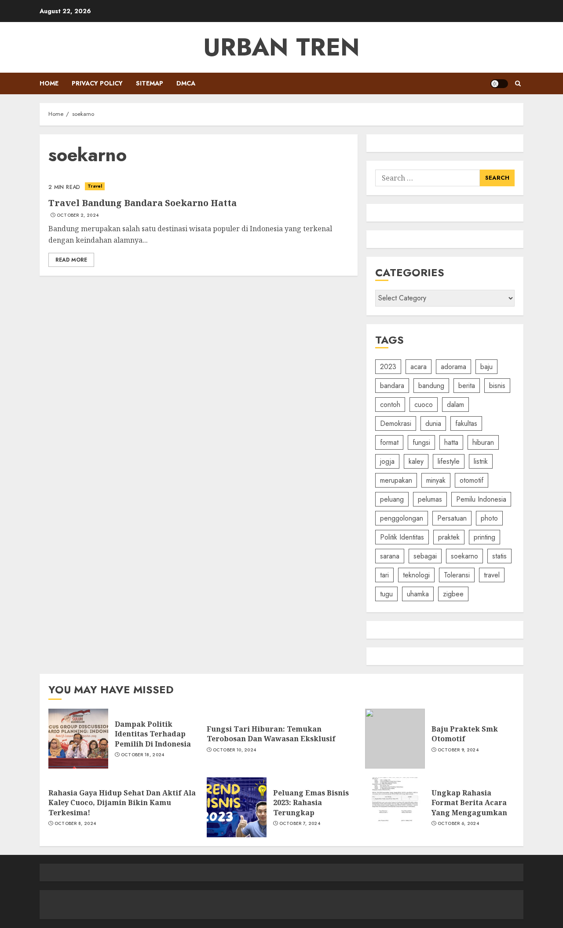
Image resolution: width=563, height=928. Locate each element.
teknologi (416, 575)
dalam (455, 404)
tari (384, 575)
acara (418, 367)
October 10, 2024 (234, 750)
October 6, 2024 (458, 824)
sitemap (149, 83)
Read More (71, 260)
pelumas (430, 499)
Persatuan (452, 518)
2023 (388, 367)
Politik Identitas (402, 537)
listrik (481, 461)
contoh (390, 404)
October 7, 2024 (300, 824)
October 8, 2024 (75, 824)
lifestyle (449, 461)
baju (486, 367)
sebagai (425, 556)
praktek (449, 537)
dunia (433, 423)
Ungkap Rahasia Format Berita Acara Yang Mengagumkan (469, 802)
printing (484, 537)
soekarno (464, 556)
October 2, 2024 (78, 215)
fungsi (421, 442)
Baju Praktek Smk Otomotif (464, 733)
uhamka (418, 594)
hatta (451, 442)
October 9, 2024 (458, 750)
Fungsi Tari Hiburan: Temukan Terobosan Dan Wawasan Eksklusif (271, 733)
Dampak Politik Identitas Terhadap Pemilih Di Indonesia (153, 734)
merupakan (396, 480)
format (389, 442)
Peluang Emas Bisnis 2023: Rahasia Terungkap (311, 802)
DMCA (185, 83)
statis (499, 556)
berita (466, 386)
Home (49, 83)
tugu (386, 594)
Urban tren (281, 47)
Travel (95, 186)
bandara (392, 386)
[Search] (517, 83)
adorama (453, 367)
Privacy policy (97, 83)
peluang (392, 499)
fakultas (466, 423)
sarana (389, 556)
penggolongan (401, 518)
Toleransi (457, 575)
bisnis (497, 386)
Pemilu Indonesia (481, 499)
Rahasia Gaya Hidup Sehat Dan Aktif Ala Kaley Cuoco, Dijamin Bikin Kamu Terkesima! (122, 802)
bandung (431, 386)
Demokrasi (395, 423)
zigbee (453, 594)
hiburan (483, 442)
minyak (436, 480)
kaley (416, 461)
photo (489, 518)
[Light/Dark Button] (499, 83)
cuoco (423, 404)
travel (492, 575)
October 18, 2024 (143, 755)
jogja (387, 461)
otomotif (471, 480)
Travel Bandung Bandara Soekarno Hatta (142, 203)
